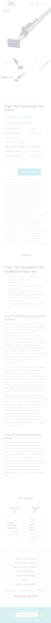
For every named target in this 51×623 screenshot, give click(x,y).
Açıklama (25, 255)
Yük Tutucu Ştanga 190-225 (31, 233)
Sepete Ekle (33, 540)
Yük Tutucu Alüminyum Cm (23, 231)
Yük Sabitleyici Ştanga (23, 213)
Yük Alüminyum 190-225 (22, 208)
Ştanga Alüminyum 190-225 (30, 185)
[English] (18, 596)
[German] (24, 596)
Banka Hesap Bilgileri (25, 584)
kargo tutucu (39, 182)
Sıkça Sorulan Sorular (25, 575)
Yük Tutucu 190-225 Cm (13, 226)
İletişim (25, 580)
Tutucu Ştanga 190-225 (29, 195)
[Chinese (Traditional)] (16, 596)
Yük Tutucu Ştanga (12, 233)
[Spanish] (33, 596)
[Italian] (27, 596)
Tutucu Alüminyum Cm (30, 192)
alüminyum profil (20, 182)
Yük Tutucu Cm (40, 231)
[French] (21, 596)
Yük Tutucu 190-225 (37, 223)
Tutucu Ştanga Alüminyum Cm (25, 203)
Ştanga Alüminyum (11, 185)
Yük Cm (31, 210)
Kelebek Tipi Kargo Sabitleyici (11, 525)
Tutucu (7, 187)
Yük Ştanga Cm (13, 223)
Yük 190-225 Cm (29, 205)
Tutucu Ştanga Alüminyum (29, 198)
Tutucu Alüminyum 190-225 (24, 190)
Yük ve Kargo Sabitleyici (25, 98)
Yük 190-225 (17, 205)
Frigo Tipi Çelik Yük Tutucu (33, 524)
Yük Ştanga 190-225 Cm (26, 216)
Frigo (30, 182)
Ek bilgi (26, 260)
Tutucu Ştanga (13, 195)
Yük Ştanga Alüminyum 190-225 (26, 218)
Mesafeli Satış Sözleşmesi (25, 567)
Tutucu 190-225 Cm (30, 187)
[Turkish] (35, 596)
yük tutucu (24, 223)
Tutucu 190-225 (16, 187)
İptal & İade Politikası (25, 571)
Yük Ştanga (38, 213)
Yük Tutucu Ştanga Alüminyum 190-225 (29, 239)
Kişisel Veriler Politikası (25, 563)
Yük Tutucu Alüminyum (32, 226)
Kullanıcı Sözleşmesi (25, 558)
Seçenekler (13, 534)
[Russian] (30, 596)
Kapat (36, 619)
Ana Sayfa (8, 98)
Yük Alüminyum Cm (20, 210)
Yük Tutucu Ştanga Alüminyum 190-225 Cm (20, 241)
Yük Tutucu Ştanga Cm (37, 244)
